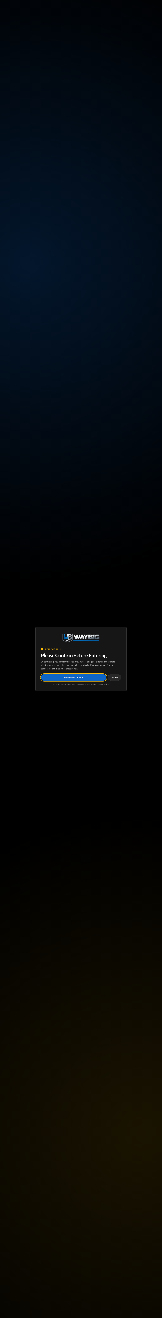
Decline (114, 677)
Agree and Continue (73, 677)
